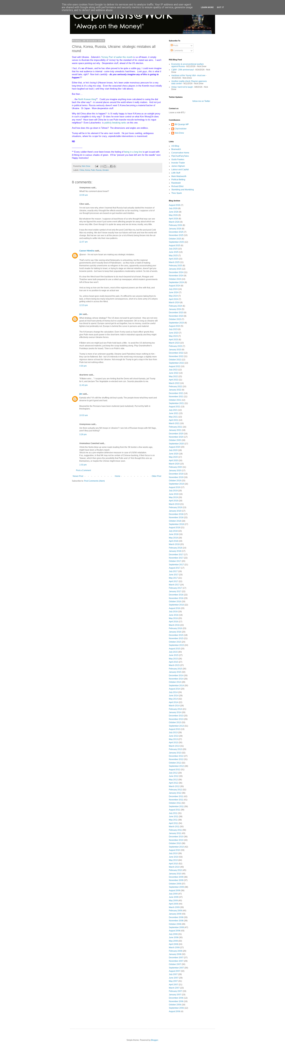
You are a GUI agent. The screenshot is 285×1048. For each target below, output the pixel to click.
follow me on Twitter (201, 101)
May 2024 (173, 296)
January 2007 (175, 994)
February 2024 (175, 306)
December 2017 (176, 554)
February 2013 (175, 749)
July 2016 (173, 611)
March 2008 (174, 947)
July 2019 (173, 490)
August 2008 (174, 931)
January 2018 (175, 551)
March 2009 (174, 907)
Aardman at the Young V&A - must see (188, 75)
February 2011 (175, 830)
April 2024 (173, 299)
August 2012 (174, 769)
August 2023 (174, 326)
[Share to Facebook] (111, 166)
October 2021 (175, 400)
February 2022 (175, 386)
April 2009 (173, 904)
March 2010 (174, 867)
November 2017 (176, 558)
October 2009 (175, 884)
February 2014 (175, 709)
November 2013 (176, 719)
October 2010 (175, 843)
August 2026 (174, 205)
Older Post (156, 476)
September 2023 (176, 323)
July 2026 (173, 208)
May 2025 (173, 255)
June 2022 (173, 373)
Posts (175, 45)
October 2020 (175, 440)
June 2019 (173, 494)
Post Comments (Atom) (94, 481)
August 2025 (174, 245)
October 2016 (175, 601)
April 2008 (173, 944)
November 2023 (176, 316)
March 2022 (174, 383)
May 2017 (173, 578)
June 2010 (173, 857)
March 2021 (174, 423)
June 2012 (173, 776)
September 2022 (176, 363)
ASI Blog (175, 146)
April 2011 (173, 823)
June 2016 (173, 615)
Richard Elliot (177, 186)
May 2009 (173, 900)
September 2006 (176, 1008)
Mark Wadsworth (178, 176)
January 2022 (175, 390)
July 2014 (173, 692)
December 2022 (176, 353)
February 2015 (175, 669)
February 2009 (175, 910)
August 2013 (174, 729)
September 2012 (176, 766)
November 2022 (176, 356)
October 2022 (175, 360)
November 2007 (176, 961)
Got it (220, 7)
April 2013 (173, 742)
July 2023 (173, 329)
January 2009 (175, 914)
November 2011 (176, 800)
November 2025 (176, 235)
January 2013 (175, 753)
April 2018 (173, 541)
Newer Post (78, 476)
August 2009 (174, 890)
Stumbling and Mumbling (182, 189)
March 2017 (174, 585)
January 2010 (175, 874)
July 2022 (173, 370)
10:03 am (83, 415)
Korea (87, 170)
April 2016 (173, 621)
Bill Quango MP (182, 124)
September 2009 (176, 887)
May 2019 (173, 497)
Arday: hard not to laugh (182, 87)
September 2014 (176, 685)
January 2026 (175, 229)
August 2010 (174, 850)
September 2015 (176, 645)
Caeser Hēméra (86, 251)
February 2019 (175, 507)
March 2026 (174, 222)
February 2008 (175, 951)
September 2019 (176, 484)
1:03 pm (83, 465)
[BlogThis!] (105, 166)
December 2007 (176, 957)
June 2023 (173, 333)
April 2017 (173, 581)
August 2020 (174, 447)
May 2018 (173, 538)
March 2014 (174, 705)
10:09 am (83, 195)
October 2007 (175, 964)
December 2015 (176, 635)
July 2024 (173, 289)
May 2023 (173, 336)
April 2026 (173, 218)
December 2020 (176, 433)
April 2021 (173, 420)
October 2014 (175, 682)
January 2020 (175, 470)
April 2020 (173, 460)
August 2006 (174, 1011)
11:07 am (83, 242)
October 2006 (175, 1005)
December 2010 (176, 836)
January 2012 (175, 793)
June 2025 (173, 252)
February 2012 (175, 790)
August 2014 (174, 689)
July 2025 (173, 249)
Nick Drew (179, 133)
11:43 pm (83, 385)
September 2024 (176, 282)
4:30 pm (83, 366)
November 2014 (176, 679)
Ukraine (105, 170)
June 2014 (173, 695)
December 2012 (176, 756)
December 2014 (176, 675)
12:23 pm (83, 305)
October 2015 (175, 642)
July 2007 (173, 974)
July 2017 (173, 571)
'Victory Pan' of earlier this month (116, 57)
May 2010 (173, 860)
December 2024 (176, 272)
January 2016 (175, 632)
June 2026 (173, 212)
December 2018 (176, 514)
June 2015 (173, 655)
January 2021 (175, 430)
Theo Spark (176, 193)
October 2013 (175, 722)
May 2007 (173, 981)
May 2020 (173, 457)
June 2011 (173, 816)
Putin (93, 170)
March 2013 (174, 746)
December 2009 (176, 877)
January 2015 (175, 672)
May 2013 (173, 739)
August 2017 (174, 568)
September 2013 (176, 726)
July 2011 (173, 813)
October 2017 (175, 561)
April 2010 (173, 863)
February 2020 (175, 467)
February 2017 (175, 588)
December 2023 (176, 312)
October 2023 (175, 319)
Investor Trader (178, 163)
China (81, 170)
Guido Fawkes (177, 159)
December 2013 (176, 716)
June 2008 (173, 937)
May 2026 (173, 215)
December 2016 (176, 595)
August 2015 (174, 648)
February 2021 (175, 427)
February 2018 (175, 548)
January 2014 (175, 712)
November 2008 (176, 920)
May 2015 (173, 659)
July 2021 (173, 410)
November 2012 (176, 759)
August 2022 (174, 366)
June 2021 (173, 413)
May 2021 (173, 417)
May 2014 (173, 699)
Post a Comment (83, 470)
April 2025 (173, 259)
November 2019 (176, 477)
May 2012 (173, 779)
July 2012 (173, 773)
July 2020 (173, 450)
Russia (98, 170)
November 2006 (176, 1001)
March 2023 (174, 343)
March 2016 (174, 625)
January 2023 (175, 349)
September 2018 (176, 524)
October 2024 (175, 279)
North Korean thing (87, 99)
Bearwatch (176, 149)
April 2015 (173, 662)
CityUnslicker (181, 129)
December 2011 (176, 796)
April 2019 (173, 501)
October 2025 (175, 239)
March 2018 (174, 544)
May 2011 (173, 820)
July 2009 (173, 894)
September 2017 (176, 564)
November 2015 (176, 638)
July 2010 (173, 853)
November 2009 (176, 880)
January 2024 (175, 309)
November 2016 (176, 598)
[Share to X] (108, 166)
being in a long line (133, 152)
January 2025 (175, 269)
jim (80, 314)
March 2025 (174, 262)
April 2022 (173, 380)
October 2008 (175, 924)
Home (117, 476)
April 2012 (173, 783)
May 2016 (173, 618)
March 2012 (174, 786)
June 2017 (173, 575)
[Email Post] (96, 166)
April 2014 (173, 702)
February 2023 (175, 346)
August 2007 (174, 971)
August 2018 (174, 527)
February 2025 (175, 265)
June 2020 (173, 454)
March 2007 (174, 988)
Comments (178, 50)
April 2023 (173, 339)
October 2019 (175, 480)
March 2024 (174, 302)
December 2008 (176, 917)
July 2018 (173, 531)
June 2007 (173, 978)
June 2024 (173, 292)
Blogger (154, 1040)
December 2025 (176, 232)
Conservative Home (180, 153)
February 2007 (175, 991)
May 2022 (173, 376)
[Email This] (102, 166)
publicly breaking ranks (115, 122)
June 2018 (173, 534)
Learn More (207, 7)
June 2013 (173, 736)
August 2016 (174, 608)
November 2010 (176, 840)
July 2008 (173, 934)
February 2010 (175, 870)
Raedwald (176, 183)
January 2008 (175, 954)
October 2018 (175, 521)
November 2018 (176, 517)
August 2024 (174, 286)
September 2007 (176, 968)
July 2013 (173, 732)
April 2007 (173, 984)
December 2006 (176, 998)
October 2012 (175, 763)
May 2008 (173, 941)
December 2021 (176, 393)
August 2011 (174, 810)
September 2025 (176, 242)
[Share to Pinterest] (114, 166)
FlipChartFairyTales (180, 156)
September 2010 (176, 847)
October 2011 (175, 803)
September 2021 (176, 403)
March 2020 (174, 464)
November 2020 (176, 437)
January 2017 (175, 591)
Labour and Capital (180, 169)
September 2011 (176, 806)
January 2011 (175, 833)
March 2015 (174, 665)
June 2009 (173, 897)
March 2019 (174, 504)
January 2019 (175, 511)
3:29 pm (83, 434)
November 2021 (176, 396)
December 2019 (176, 474)
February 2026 (175, 225)
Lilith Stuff (175, 173)
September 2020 (176, 444)
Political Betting (178, 179)
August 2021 (174, 406)
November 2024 (176, 275)
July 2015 (173, 652)
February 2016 (175, 628)
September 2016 (176, 605)
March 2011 (174, 826)
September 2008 (176, 927)
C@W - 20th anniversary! (182, 70)
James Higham (178, 166)
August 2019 (174, 487)
